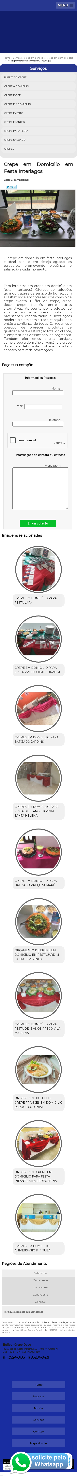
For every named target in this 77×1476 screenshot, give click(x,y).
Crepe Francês (14, 121)
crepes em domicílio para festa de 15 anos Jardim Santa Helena (36, 811)
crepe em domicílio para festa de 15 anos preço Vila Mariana (37, 1028)
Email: (19, 406)
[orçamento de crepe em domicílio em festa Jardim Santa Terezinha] (39, 920)
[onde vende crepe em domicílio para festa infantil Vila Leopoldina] (39, 1142)
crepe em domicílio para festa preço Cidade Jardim (37, 670)
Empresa (38, 1396)
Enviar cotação (38, 523)
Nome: (57, 388)
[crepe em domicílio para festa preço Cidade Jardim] (39, 638)
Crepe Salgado (15, 139)
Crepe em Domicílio (17, 104)
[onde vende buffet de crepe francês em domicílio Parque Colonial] (39, 1068)
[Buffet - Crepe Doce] (38, 23)
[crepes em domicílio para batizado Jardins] (39, 707)
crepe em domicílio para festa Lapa (36, 600)
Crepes (9, 148)
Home (39, 1384)
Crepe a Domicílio (16, 86)
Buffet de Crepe (15, 77)
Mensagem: (53, 465)
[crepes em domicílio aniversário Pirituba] (39, 1216)
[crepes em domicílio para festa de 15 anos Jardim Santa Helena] (39, 777)
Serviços (38, 68)
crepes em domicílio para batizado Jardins (36, 739)
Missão (38, 1408)
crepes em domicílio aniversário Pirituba (32, 1248)
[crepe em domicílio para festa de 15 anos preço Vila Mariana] (39, 994)
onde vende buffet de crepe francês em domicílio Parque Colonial (39, 1102)
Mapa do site (38, 1443)
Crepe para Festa (16, 130)
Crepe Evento (13, 112)
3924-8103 (16, 1357)
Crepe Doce (12, 95)
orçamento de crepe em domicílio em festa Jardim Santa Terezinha (37, 955)
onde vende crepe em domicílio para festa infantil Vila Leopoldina (36, 1176)
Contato (38, 1431)
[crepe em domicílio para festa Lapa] (39, 568)
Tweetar (11, 187)
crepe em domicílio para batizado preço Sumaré (36, 883)
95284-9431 (40, 1357)
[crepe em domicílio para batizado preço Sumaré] (39, 851)
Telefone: (55, 420)
